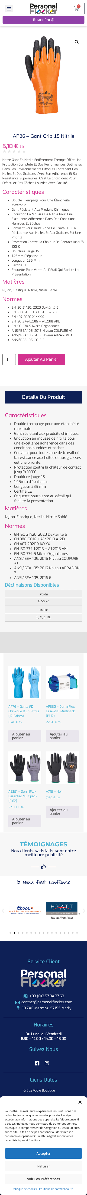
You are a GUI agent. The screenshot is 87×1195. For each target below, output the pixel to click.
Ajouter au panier (41, 359)
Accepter (43, 1153)
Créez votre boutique (39, 1090)
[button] (80, 1102)
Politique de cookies (24, 1189)
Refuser (43, 1166)
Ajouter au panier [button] (21, 736)
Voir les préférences (43, 1179)
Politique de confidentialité (56, 1189)
